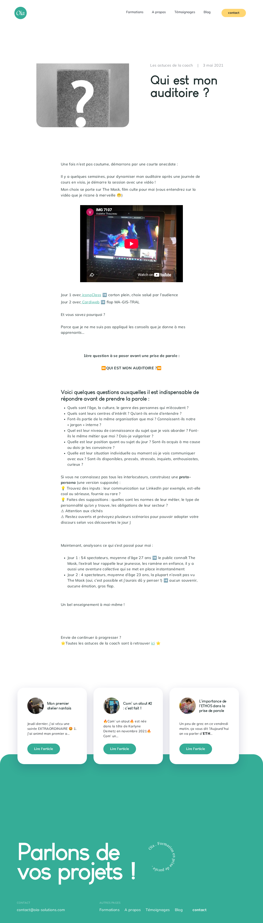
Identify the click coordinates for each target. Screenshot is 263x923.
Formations (134, 12)
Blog (207, 12)
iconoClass (91, 295)
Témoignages (184, 12)
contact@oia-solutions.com (41, 910)
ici (153, 643)
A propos (159, 12)
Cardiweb (90, 302)
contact (233, 12)
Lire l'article (43, 749)
